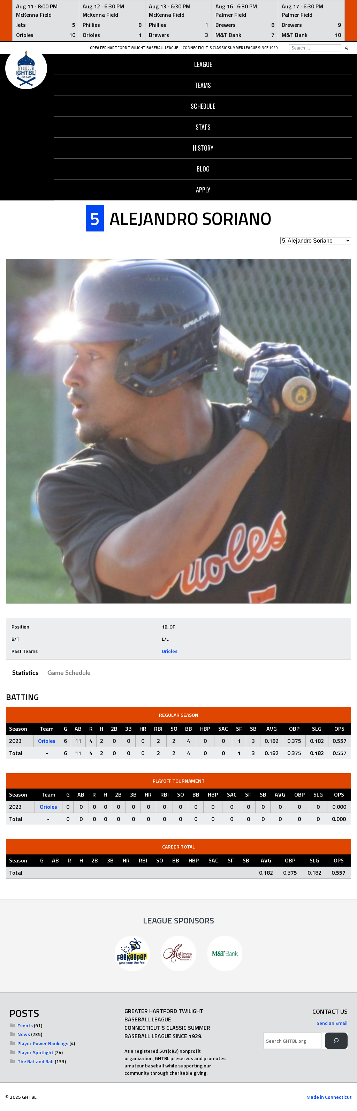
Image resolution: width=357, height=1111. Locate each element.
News (23, 1034)
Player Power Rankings (42, 1043)
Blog (203, 168)
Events (25, 1025)
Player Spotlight (35, 1052)
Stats (203, 126)
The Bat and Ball (35, 1061)
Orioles (169, 651)
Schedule (203, 106)
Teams (203, 85)
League (203, 64)
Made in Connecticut (329, 1097)
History (203, 147)
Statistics (25, 673)
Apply (203, 189)
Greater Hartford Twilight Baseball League (134, 48)
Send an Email (332, 1023)
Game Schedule (69, 673)
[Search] (336, 1041)
